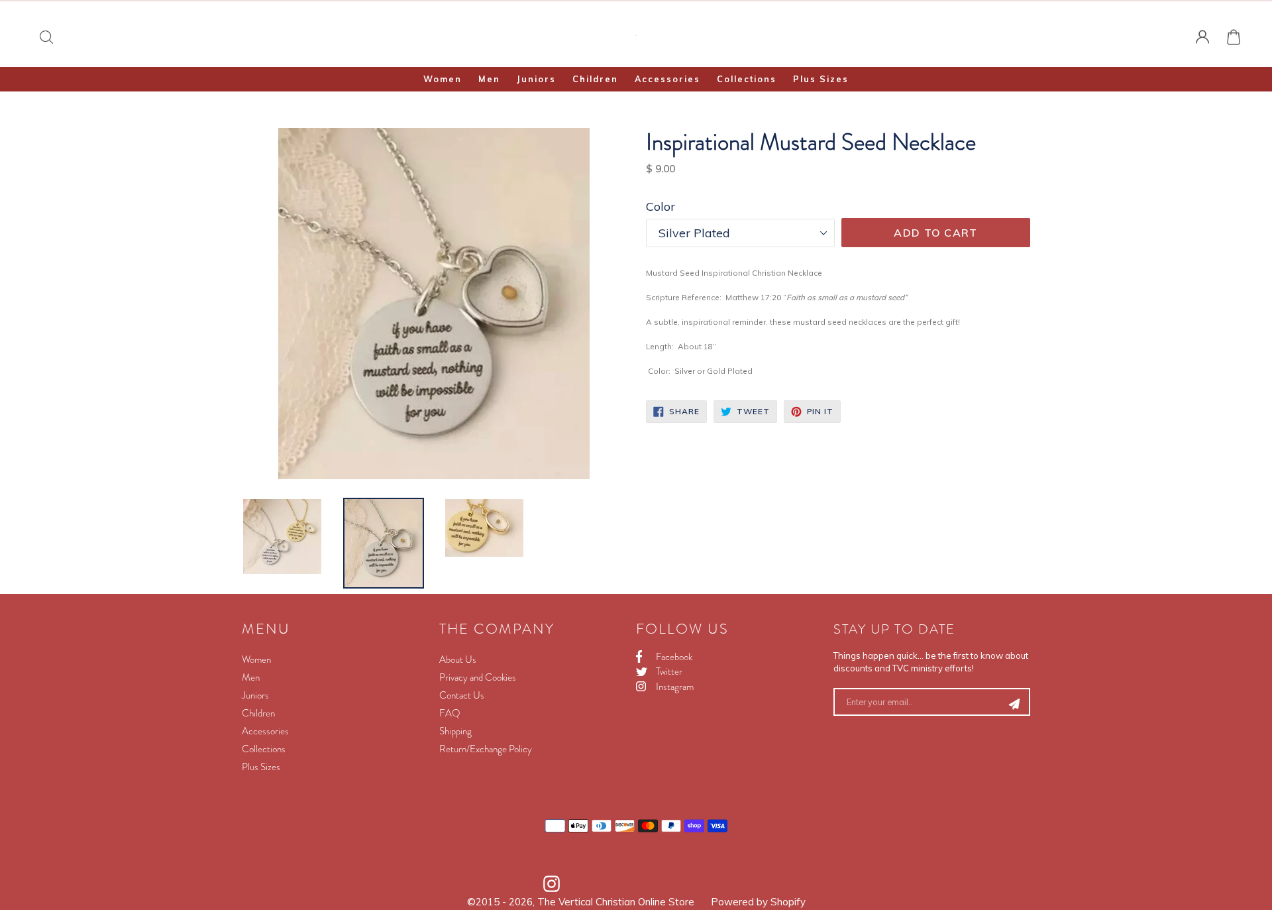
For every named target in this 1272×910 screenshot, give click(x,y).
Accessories (667, 79)
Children (595, 79)
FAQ (449, 713)
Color (660, 206)
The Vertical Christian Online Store (615, 901)
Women (442, 79)
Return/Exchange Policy (485, 749)
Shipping (455, 731)
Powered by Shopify (758, 901)
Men (489, 79)
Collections (746, 79)
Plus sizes (821, 79)
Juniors (536, 79)
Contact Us (461, 695)
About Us (457, 659)
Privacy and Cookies (477, 677)
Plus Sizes (261, 767)
